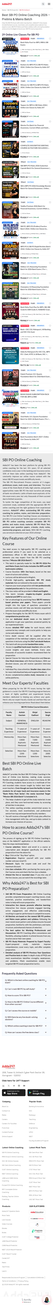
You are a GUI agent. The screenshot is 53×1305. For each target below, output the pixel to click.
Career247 (6, 1258)
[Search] (43, 4)
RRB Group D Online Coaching (12, 1157)
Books (4, 1233)
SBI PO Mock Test (35, 1165)
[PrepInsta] (37, 1231)
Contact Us (6, 1111)
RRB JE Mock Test (35, 1195)
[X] (8, 1085)
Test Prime (5, 1267)
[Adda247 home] (7, 4)
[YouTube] (24, 1085)
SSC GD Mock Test (35, 1157)
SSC (30, 1111)
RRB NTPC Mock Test (36, 1161)
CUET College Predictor (10, 1237)
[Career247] (37, 1237)
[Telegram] (13, 1085)
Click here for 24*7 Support (15, 1080)
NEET (31, 1137)
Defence (32, 1124)
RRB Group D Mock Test (37, 1178)
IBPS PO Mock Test (35, 1191)
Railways (32, 1115)
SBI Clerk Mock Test (36, 1153)
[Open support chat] (46, 1299)
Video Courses (7, 1224)
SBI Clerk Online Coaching (11, 1165)
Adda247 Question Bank (10, 1211)
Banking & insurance (36, 1107)
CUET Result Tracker (9, 1254)
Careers (5, 1119)
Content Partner (7, 1132)
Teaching (32, 1119)
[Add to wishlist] (50, 39)
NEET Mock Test (34, 1187)
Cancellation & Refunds (35, 1278)
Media (4, 1115)
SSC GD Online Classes (10, 1161)
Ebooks (4, 1228)
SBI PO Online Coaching (10, 1153)
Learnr (4, 1271)
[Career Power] (37, 1218)
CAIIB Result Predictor (9, 1245)
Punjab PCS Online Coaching (12, 1185)
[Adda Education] (37, 1212)
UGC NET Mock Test (36, 1200)
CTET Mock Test (34, 1170)
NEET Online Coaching (10, 1174)
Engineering (33, 1128)
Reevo (4, 1263)
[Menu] (49, 4)
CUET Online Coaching (10, 1170)
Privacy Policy (23, 1281)
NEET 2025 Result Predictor (12, 1250)
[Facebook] (19, 1085)
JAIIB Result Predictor (9, 1241)
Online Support (7, 1137)
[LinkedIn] (3, 1085)
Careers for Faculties (9, 1124)
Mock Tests (6, 1215)
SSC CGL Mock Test (36, 1174)
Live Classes (6, 1220)
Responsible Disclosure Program (13, 1278)
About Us (5, 1107)
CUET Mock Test (34, 1182)
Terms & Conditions (9, 1281)
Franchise (5, 1128)
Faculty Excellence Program (39, 1141)
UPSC (31, 1132)
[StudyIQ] (37, 1224)
